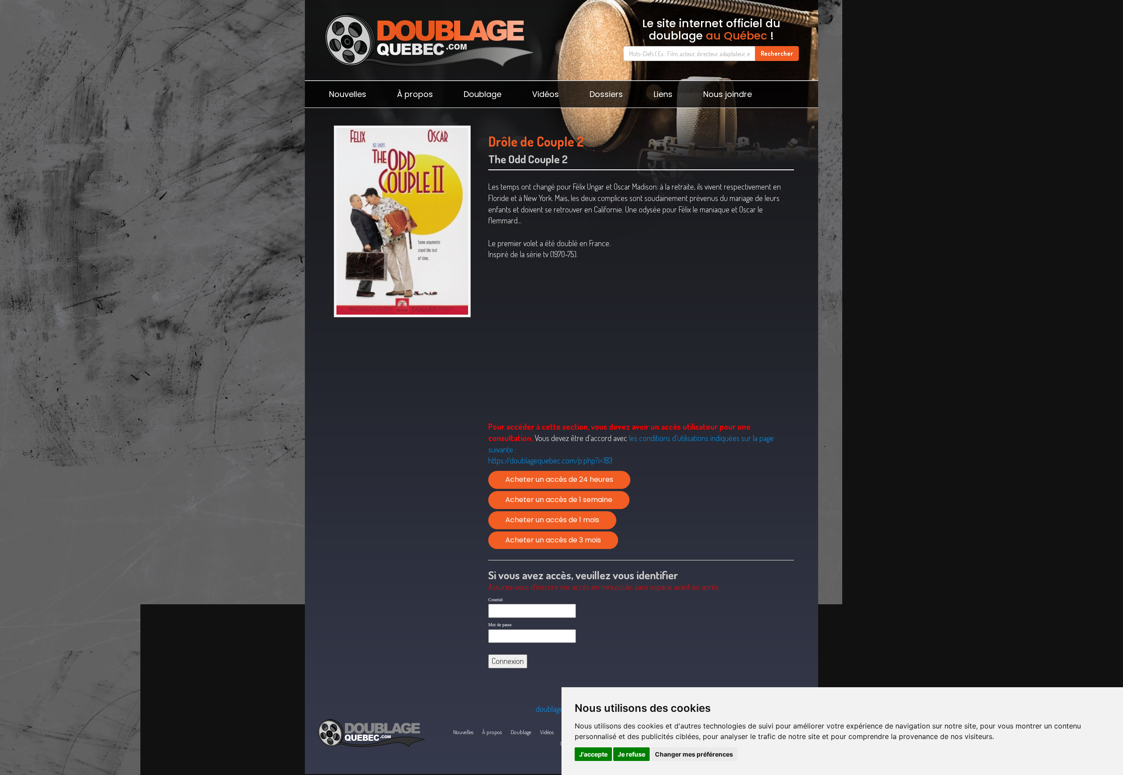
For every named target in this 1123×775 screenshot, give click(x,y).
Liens (663, 94)
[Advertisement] (402, 389)
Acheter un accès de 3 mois (553, 540)
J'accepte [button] (593, 754)
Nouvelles (347, 94)
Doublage (482, 94)
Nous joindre (727, 94)
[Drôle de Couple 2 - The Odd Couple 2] (402, 221)
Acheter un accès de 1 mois (552, 520)
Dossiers (606, 94)
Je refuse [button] (631, 754)
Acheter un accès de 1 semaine (558, 500)
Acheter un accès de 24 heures (559, 479)
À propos (415, 94)
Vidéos (545, 94)
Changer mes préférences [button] (694, 754)
